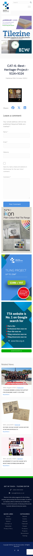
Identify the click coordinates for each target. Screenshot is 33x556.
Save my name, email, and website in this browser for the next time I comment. (15, 169)
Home (8, 516)
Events (25, 519)
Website (6, 152)
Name (5, 132)
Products (25, 528)
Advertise (8, 519)
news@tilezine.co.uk (18, 493)
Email (5, 142)
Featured (20, 388)
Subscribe (8, 526)
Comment (7, 177)
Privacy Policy (8, 528)
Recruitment (25, 533)
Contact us (8, 523)
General (17, 425)
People (25, 526)
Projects (24, 531)
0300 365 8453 (18, 490)
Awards (24, 516)
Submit (8, 521)
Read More (6, 394)
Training (24, 536)
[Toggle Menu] (29, 7)
